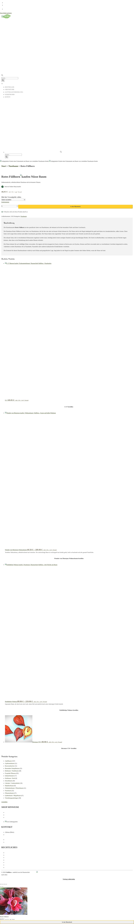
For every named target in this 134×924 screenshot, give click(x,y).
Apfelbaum (8, 761)
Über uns (7, 862)
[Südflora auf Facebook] (41, 872)
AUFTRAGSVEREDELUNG (14, 92)
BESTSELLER (9, 87)
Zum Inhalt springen (6, 13)
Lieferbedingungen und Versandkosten (16, 815)
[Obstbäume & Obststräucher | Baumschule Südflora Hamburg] (6, 18)
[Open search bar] (2, 75)
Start (3, 166)
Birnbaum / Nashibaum (11, 771)
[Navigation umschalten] (2, 83)
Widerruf (7, 857)
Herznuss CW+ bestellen (68, 748)
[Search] (2, 80)
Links (6, 860)
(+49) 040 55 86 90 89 (11, 2)
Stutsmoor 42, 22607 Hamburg (23, 832)
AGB (6, 852)
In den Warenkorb (75, 206)
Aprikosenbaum (9, 763)
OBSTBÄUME (9, 89)
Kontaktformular (10, 842)
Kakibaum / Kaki (10, 778)
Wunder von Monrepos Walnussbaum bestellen (68, 558)
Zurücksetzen (5, 202)
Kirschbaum (8, 781)
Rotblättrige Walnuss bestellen (69, 710)
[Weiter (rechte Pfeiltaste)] (2, 886)
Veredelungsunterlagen (11, 798)
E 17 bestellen (69, 407)
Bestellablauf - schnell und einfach (15, 812)
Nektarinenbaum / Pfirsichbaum (14, 788)
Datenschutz (8, 855)
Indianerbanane (9, 776)
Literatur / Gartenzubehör (12, 783)
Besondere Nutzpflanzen (12, 768)
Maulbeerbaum (9, 785)
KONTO (7, 97)
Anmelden (4, 802)
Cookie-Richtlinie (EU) (12, 867)
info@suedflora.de (10, 5)
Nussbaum (13, 166)
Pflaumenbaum (9, 793)
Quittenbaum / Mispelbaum (13, 795)
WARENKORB (9, 94)
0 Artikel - (10, 9)
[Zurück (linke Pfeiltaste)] (0, 886)
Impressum (8, 865)
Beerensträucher (9, 766)
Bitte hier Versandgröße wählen (11, 197)
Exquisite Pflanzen (10, 773)
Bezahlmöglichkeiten (11, 817)
